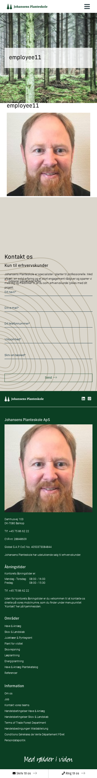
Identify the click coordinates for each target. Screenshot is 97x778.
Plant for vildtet (14, 643)
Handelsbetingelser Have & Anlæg (25, 711)
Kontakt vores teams (17, 705)
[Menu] (87, 6)
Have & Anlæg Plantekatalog (21, 667)
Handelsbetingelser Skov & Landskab (26, 717)
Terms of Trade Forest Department (25, 722)
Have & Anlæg (13, 626)
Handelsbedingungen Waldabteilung (26, 728)
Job (7, 699)
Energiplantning (14, 661)
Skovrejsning (12, 649)
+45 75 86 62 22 (19, 531)
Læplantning (12, 655)
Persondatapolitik (15, 740)
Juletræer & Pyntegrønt (18, 637)
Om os (8, 693)
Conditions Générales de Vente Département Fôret (35, 734)
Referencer (11, 673)
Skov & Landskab (15, 632)
